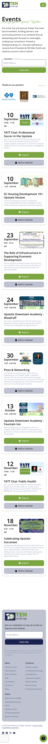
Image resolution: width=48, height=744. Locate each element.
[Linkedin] (3, 733)
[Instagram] (10, 733)
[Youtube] (14, 733)
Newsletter (8, 59)
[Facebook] (7, 733)
